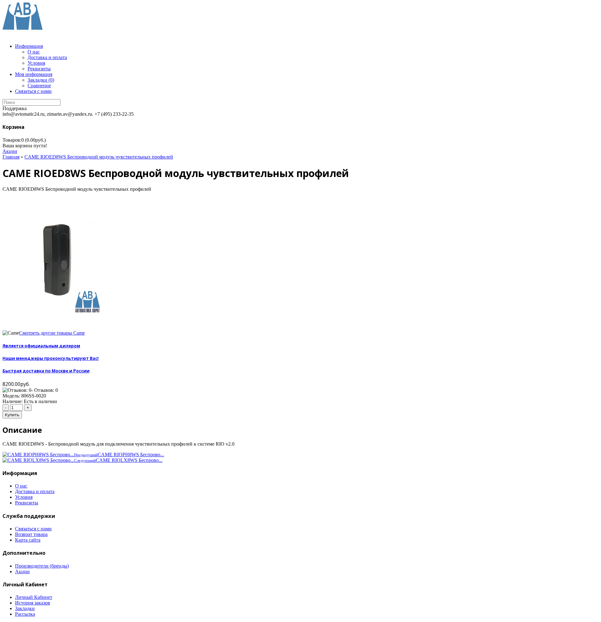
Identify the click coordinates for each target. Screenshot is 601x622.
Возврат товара (31, 534)
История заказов (32, 602)
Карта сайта (27, 540)
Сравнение (39, 85)
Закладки (25, 608)
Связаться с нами (33, 91)
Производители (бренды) (42, 566)
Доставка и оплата (47, 57)
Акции (10, 151)
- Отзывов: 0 (44, 390)
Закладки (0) (41, 80)
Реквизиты (39, 68)
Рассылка (25, 614)
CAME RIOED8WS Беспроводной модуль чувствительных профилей (98, 156)
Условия (36, 63)
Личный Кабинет (33, 597)
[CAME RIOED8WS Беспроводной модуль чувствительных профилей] (57, 327)
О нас (34, 51)
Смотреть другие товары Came (52, 333)
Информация (29, 46)
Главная (11, 156)
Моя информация (33, 74)
